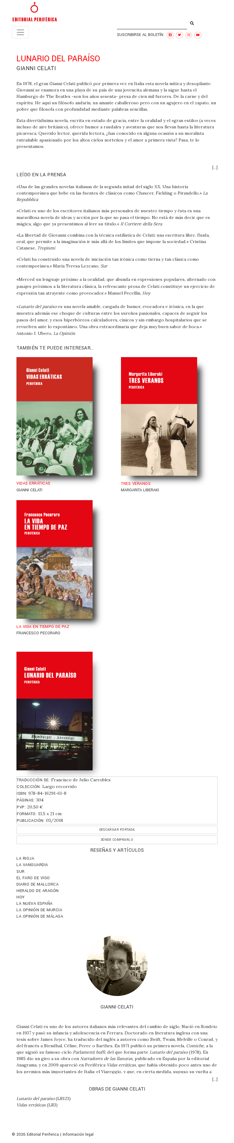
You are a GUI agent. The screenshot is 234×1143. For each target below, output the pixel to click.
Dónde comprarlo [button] (117, 839)
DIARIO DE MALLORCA (37, 884)
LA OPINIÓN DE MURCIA (39, 910)
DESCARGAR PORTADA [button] (117, 829)
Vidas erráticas (31, 1105)
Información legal (78, 1134)
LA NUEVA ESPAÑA (34, 903)
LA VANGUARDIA (32, 865)
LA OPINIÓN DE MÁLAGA (39, 916)
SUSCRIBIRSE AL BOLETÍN (140, 35)
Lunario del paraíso (35, 1098)
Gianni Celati (36, 68)
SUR (20, 871)
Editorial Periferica (43, 1134)
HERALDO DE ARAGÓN (37, 891)
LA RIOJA (25, 858)
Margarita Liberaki (140, 490)
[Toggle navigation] (20, 32)
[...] (215, 167)
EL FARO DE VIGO (33, 878)
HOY (20, 897)
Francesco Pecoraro (38, 633)
